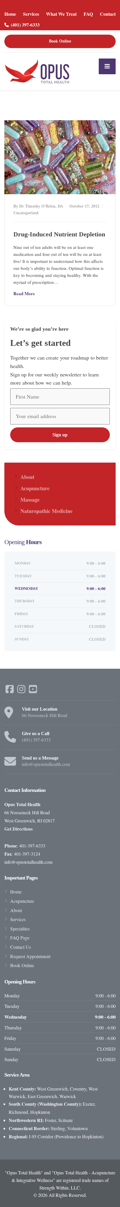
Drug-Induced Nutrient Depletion (59, 234)
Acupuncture (35, 488)
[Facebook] (10, 691)
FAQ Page (19, 938)
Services (31, 13)
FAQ (88, 13)
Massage (30, 499)
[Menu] (107, 66)
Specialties (20, 928)
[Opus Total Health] (37, 70)
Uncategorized (25, 213)
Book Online (60, 41)
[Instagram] (22, 691)
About (27, 477)
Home (10, 13)
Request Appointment (30, 956)
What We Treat (61, 13)
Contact (108, 13)
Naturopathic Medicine (46, 511)
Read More (24, 293)
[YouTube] (33, 691)
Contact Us (20, 947)
